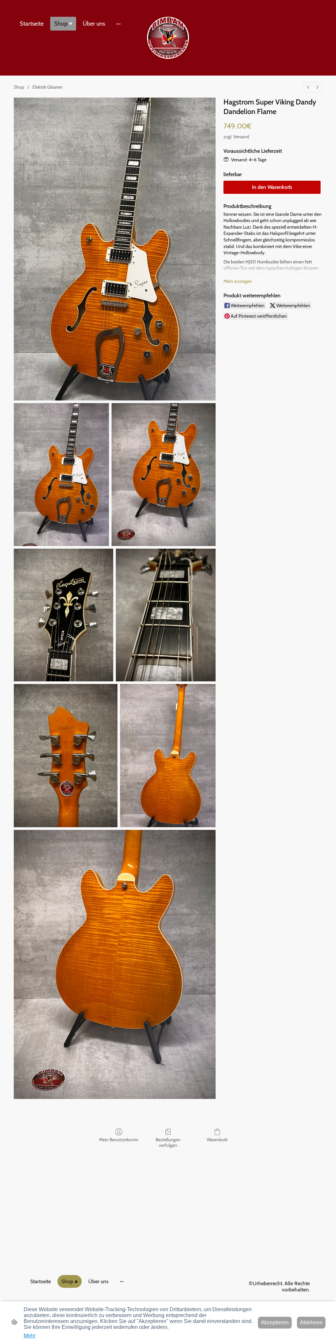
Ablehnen (311, 1322)
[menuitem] (308, 87)
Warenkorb (217, 1140)
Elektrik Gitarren (47, 87)
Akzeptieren (275, 1322)
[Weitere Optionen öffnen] (118, 24)
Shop (19, 87)
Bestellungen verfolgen (168, 1142)
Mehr (29, 1335)
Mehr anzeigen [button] (237, 281)
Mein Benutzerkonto (118, 1140)
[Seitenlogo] (168, 38)
